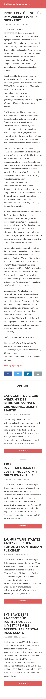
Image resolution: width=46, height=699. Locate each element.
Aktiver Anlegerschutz (17, 4)
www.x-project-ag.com (14, 366)
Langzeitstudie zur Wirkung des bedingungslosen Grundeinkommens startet (21, 403)
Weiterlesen (23, 451)
